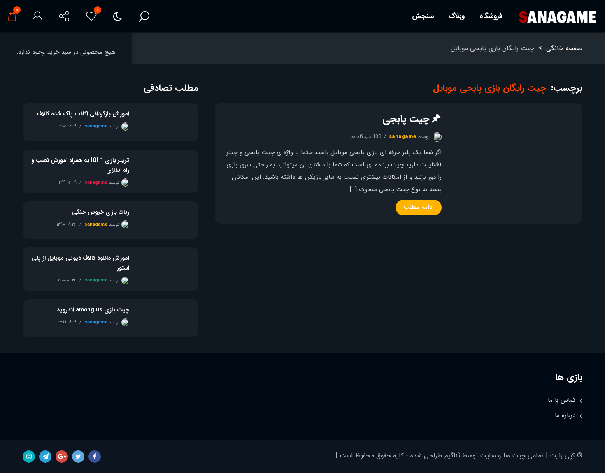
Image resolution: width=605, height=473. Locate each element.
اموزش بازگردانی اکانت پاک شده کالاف (83, 113)
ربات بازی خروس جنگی (100, 212)
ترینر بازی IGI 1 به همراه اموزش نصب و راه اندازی (80, 165)
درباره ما (565, 415)
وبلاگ (457, 16)
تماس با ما (561, 400)
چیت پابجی (406, 119)
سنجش (423, 16)
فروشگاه (491, 16)
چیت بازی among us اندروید (93, 309)
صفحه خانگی (564, 48)
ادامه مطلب (419, 207)
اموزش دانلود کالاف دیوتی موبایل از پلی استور (80, 263)
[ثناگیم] (557, 16)
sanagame (402, 136)
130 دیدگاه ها (366, 136)
